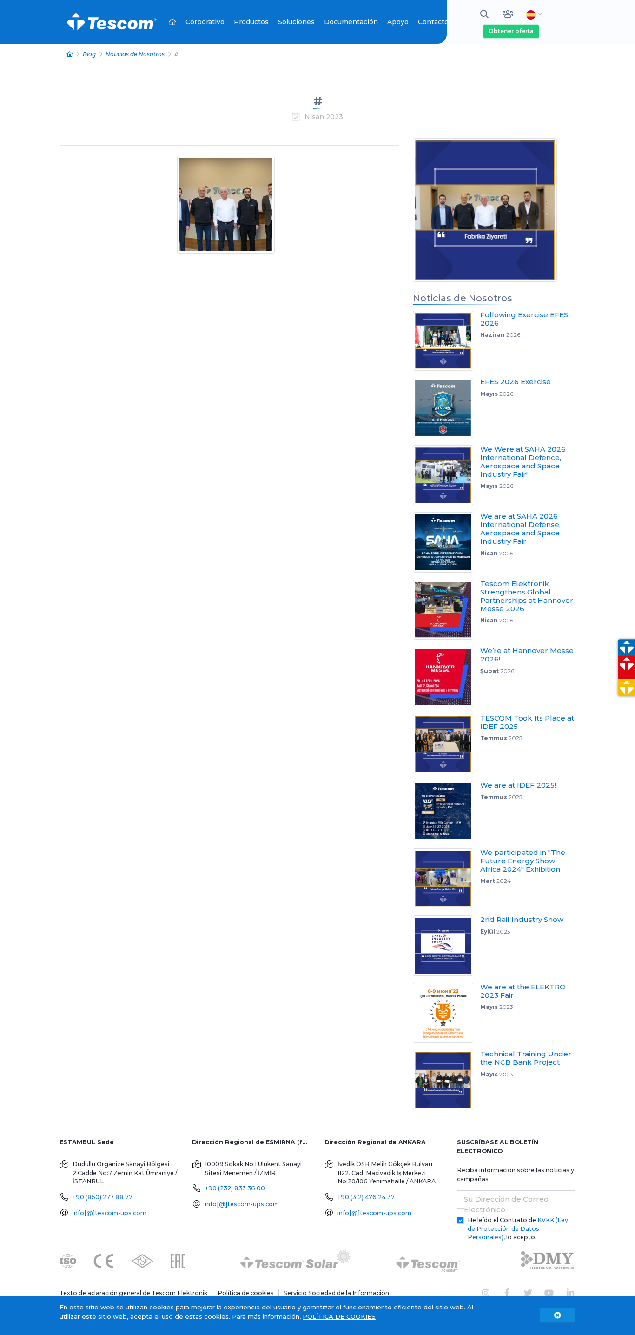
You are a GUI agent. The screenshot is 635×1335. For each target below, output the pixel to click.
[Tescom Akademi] (428, 1260)
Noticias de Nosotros (135, 54)
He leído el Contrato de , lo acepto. (518, 1228)
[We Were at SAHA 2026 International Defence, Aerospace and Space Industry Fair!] (446, 475)
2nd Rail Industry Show (521, 919)
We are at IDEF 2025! (518, 785)
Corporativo (205, 22)
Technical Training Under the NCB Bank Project (525, 1058)
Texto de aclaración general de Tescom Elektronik (133, 1292)
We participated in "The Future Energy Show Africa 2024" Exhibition (522, 861)
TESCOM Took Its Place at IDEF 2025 (527, 722)
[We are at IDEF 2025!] (446, 811)
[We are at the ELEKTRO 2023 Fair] (446, 1013)
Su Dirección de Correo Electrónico (506, 1204)
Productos (251, 22)
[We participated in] (446, 878)
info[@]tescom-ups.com (109, 1212)
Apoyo (398, 22)
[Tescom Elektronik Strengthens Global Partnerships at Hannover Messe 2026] (446, 610)
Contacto (433, 22)
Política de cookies (246, 1292)
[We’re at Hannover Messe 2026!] (446, 677)
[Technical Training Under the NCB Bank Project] (446, 1080)
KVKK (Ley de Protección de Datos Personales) (518, 1228)
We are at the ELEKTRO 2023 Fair (523, 991)
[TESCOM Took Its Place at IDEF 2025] (446, 744)
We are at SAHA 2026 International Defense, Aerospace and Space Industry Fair (520, 529)
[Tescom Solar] (295, 1260)
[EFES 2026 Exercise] (446, 408)
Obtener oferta (511, 30)
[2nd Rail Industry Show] (446, 945)
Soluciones (296, 22)
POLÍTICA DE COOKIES (339, 1316)
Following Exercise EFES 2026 (524, 318)
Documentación (351, 22)
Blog (89, 54)
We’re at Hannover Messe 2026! (527, 654)
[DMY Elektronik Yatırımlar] (548, 1260)
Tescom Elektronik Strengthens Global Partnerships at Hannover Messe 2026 (526, 596)
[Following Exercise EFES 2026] (446, 341)
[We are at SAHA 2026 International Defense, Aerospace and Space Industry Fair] (446, 542)
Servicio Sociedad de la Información (336, 1292)
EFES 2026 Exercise (515, 381)
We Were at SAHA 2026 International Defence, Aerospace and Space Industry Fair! (523, 462)
